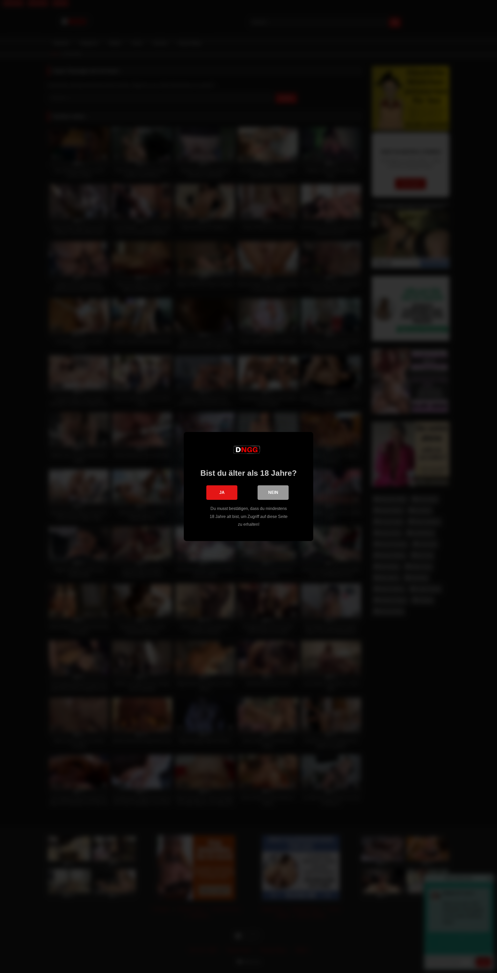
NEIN (273, 492)
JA (222, 492)
